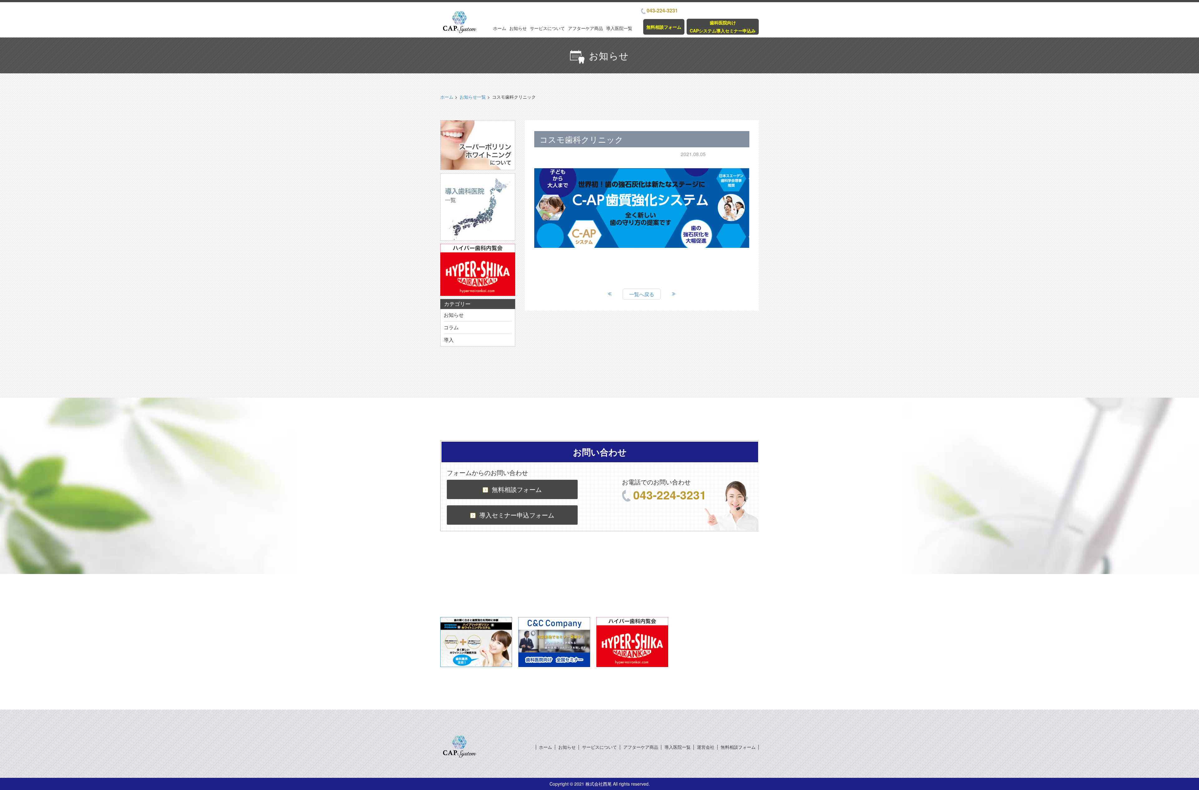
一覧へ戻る (641, 294)
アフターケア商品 (585, 28)
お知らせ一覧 (473, 97)
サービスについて (547, 28)
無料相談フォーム (663, 27)
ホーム (499, 28)
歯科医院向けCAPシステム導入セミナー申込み (723, 26)
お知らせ (518, 28)
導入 (449, 339)
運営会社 (705, 747)
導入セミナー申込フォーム (516, 514)
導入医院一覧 (619, 28)
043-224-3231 (662, 10)
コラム (451, 327)
